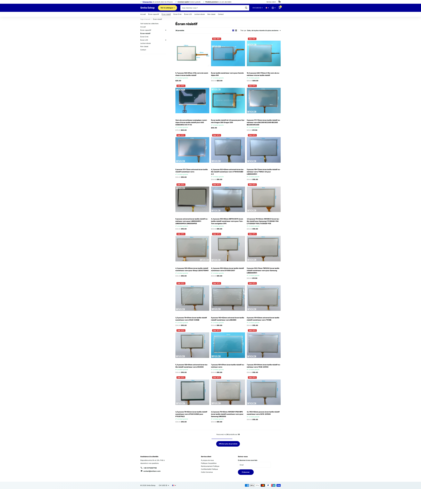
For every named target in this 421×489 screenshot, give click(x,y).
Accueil (143, 14)
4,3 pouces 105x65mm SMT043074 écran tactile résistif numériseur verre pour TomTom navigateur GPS (227, 221)
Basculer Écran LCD (165, 40)
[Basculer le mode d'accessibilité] (279, 1)
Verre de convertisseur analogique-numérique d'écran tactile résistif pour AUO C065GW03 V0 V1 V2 (191, 122)
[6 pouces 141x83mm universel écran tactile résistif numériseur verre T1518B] (264, 298)
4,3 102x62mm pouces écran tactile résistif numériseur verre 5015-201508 (263, 413)
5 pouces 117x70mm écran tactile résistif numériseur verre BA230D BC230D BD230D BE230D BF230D (263, 122)
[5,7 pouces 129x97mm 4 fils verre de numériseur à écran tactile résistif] (192, 53)
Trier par (243, 30)
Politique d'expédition (209, 463)
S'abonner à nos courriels (247, 460)
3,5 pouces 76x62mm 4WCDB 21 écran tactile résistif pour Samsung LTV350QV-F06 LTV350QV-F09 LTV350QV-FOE (263, 221)
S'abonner (246, 472)
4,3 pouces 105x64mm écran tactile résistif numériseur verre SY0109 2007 (227, 269)
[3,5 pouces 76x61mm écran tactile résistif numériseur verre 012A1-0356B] (192, 298)
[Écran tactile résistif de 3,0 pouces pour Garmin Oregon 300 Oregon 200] (228, 100)
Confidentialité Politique (209, 469)
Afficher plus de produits (228, 444)
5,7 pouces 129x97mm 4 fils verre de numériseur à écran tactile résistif (192, 74)
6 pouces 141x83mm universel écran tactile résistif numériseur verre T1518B (263, 319)
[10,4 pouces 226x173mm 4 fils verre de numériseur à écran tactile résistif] (264, 53)
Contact (221, 14)
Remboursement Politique (210, 466)
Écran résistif (166, 14)
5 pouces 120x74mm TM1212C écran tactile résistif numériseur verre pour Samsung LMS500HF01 (263, 270)
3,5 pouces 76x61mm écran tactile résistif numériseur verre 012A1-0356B (191, 319)
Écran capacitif (153, 14)
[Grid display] (233, 30)
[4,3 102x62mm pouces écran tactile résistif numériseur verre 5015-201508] (264, 392)
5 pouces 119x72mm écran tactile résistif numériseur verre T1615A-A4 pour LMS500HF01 (263, 171)
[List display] (236, 30)
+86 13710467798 (150, 468)
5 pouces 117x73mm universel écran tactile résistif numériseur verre (191, 170)
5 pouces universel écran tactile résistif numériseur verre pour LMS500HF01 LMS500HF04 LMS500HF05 (191, 221)
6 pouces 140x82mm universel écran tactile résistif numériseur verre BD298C (227, 319)
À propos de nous (207, 460)
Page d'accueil (145, 19)
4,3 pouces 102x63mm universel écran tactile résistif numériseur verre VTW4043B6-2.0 (227, 171)
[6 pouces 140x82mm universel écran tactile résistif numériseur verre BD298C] (228, 298)
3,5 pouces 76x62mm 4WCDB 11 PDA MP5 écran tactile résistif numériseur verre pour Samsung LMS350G (227, 414)
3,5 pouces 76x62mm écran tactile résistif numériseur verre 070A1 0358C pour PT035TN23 (191, 414)
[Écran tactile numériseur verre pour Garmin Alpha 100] (228, 53)
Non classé (211, 14)
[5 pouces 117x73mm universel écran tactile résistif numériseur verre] (192, 150)
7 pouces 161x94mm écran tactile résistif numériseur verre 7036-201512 (264, 366)
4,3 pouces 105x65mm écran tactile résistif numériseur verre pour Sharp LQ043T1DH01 (192, 269)
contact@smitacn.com (152, 471)
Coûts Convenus (207, 472)
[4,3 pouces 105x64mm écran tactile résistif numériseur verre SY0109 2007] (228, 249)
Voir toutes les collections (149, 23)
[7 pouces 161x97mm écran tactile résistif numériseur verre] (228, 345)
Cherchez (246, 8)
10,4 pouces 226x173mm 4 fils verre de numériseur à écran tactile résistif (263, 74)
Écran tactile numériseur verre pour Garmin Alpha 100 (227, 74)
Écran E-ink (177, 14)
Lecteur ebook (199, 14)
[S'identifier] (274, 7)
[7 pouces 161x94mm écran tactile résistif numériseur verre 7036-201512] (264, 345)
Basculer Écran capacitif (165, 30)
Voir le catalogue (167, 8)
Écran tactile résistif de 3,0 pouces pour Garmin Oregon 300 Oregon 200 (228, 121)
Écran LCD (188, 14)
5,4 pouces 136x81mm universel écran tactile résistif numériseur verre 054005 (191, 366)
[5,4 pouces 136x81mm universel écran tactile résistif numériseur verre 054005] (192, 345)
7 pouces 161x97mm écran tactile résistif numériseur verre (227, 366)
